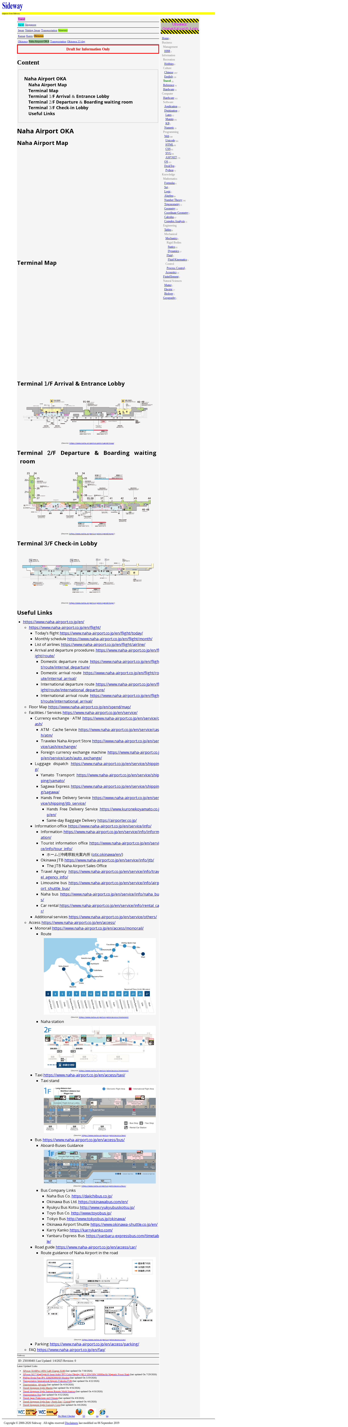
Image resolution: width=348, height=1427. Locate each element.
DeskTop (169, 166)
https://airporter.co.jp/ (117, 820)
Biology (168, 293)
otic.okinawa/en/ (107, 854)
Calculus (169, 217)
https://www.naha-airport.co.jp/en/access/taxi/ (84, 1075)
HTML (169, 144)
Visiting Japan (32, 30)
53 (84, 1416)
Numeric (169, 127)
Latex (168, 115)
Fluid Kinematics (177, 259)
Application (170, 106)
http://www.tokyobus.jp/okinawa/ (96, 1218)
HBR (167, 51)
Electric (168, 289)
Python (169, 170)
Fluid (170, 255)
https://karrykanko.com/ (91, 1230)
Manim (169, 119)
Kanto (29, 36)
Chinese (168, 72)
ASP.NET (171, 157)
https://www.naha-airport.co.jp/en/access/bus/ (84, 1139)
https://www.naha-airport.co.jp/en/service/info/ (110, 826)
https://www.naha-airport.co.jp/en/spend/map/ (91, 443)
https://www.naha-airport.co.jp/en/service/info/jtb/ (109, 860)
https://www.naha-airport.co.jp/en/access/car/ (96, 1247)
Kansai (21, 36)
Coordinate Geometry (176, 212)
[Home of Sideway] (12, 6)
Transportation (49, 30)
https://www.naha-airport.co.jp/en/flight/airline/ (103, 644)
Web (166, 136)
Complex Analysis (174, 221)
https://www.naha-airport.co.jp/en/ (53, 621)
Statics (171, 246)
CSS (168, 149)
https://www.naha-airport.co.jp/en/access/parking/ (94, 1344)
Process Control (176, 268)
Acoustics (171, 272)
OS (166, 161)
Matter (168, 285)
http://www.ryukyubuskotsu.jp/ (107, 1207)
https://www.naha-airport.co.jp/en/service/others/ (113, 916)
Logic (167, 191)
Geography (169, 298)
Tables (167, 229)
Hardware (168, 89)
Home (165, 38)
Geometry (169, 208)
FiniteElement (170, 276)
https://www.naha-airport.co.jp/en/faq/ (71, 1349)
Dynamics (173, 251)
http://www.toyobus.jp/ (91, 1213)
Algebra (168, 195)
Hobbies (169, 63)
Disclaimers (71, 1423)
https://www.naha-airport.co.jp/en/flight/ (65, 627)
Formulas (169, 183)
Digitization (170, 110)
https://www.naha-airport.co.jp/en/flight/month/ (109, 638)
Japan (21, 30)
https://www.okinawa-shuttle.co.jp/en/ (124, 1224)
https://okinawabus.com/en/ (103, 1201)
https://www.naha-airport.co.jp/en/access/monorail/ (98, 928)
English (168, 76)
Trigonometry (172, 204)
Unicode (170, 140)
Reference (168, 85)
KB (167, 123)
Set (166, 187)
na (97, 1416)
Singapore (30, 24)
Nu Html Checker (66, 1416)
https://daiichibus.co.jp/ (91, 1196)
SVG (168, 153)
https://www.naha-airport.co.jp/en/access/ (78, 922)
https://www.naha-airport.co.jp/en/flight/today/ (101, 633)
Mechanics (171, 238)
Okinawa (23, 41)
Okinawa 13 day (76, 41)
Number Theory (173, 200)
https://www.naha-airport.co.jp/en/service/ (100, 712)
